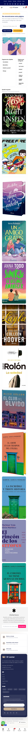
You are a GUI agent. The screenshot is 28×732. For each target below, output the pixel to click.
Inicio (3, 674)
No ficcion (10, 689)
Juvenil (20, 72)
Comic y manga (22, 689)
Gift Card (19, 1)
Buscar (23, 26)
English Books (20, 80)
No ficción (21, 66)
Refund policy (3, 721)
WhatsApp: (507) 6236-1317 (7, 665)
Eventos (10, 1)
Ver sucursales (18, 30)
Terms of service (16, 721)
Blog (23, 1)
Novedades (5, 62)
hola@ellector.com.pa (6, 667)
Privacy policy (9, 721)
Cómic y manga (21, 76)
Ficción (20, 63)
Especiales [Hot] (21, 84)
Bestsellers (5, 65)
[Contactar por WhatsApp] (3, 723)
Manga (4, 71)
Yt (13, 712)
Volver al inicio (7, 30)
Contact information (5, 722)
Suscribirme (14, 708)
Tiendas (14, 1)
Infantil (5, 1)
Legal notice (12, 722)
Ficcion (4, 689)
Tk (10, 712)
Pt (16, 712)
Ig (7, 712)
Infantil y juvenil (6, 68)
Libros (3, 676)
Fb (4, 712)
